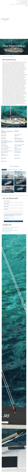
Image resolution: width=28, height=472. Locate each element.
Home (2, 56)
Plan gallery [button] (20, 169)
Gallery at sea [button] (4, 169)
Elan (11, 48)
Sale (3, 56)
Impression (15, 48)
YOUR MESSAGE (6, 209)
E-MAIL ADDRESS (6, 206)
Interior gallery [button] (9, 169)
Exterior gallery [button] (15, 169)
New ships (6, 56)
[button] (26, 5)
